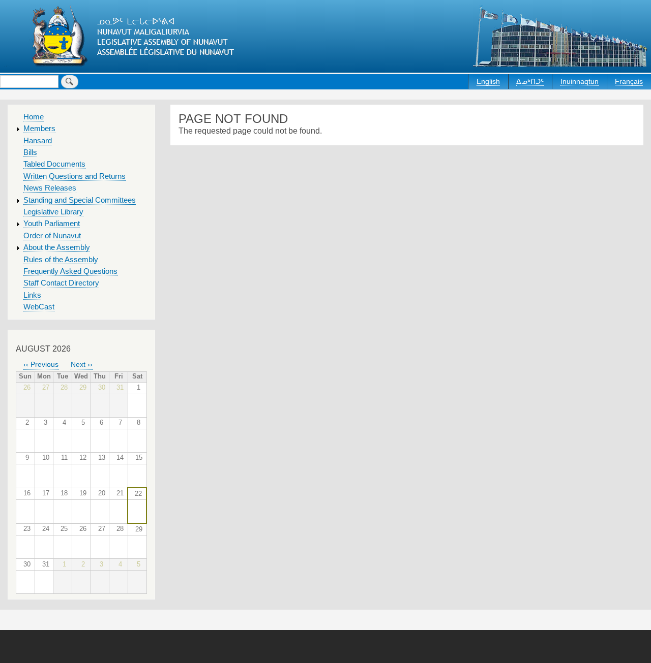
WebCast (38, 307)
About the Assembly (56, 247)
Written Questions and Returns (74, 176)
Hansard (37, 141)
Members (39, 128)
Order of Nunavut (52, 236)
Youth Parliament (51, 223)
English (488, 81)
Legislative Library (53, 212)
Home (33, 117)
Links (32, 295)
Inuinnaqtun (579, 81)
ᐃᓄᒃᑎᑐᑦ (530, 81)
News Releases (49, 188)
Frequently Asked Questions (70, 271)
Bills (30, 152)
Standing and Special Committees (79, 200)
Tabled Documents (54, 164)
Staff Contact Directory (61, 283)
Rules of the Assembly (60, 260)
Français (629, 81)
